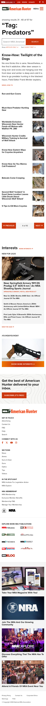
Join (18, 2)
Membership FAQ (8, 501)
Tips (3, 470)
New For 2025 (9, 253)
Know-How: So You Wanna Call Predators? (14, 165)
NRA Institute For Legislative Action (15, 482)
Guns (4, 463)
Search (35, 41)
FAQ (3, 427)
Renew (24, 2)
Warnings (5, 699)
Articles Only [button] (11, 47)
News (4, 85)
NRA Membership (8, 494)
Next (40, 225)
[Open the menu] (41, 8)
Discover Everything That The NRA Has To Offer (23, 655)
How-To (10, 85)
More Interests (25, 249)
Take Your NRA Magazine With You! (19, 592)
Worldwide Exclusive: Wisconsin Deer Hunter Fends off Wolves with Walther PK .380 (12, 125)
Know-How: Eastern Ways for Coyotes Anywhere (14, 151)
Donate (32, 2)
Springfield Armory (11, 292)
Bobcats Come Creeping (13, 177)
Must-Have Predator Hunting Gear (15, 109)
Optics (4, 467)
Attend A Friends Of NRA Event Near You (22, 686)
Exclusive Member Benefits (12, 498)
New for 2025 (7, 327)
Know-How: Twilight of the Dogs (22, 56)
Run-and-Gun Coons (11, 93)
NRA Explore (7, 485)
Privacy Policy (6, 695)
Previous (9, 225)
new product (31, 292)
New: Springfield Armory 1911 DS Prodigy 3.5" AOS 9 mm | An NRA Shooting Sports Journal (22, 285)
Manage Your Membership (12, 504)
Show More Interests (27, 364)
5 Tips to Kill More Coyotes (14, 206)
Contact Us (6, 424)
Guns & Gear (7, 460)
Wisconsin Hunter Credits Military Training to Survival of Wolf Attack (14, 138)
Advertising (6, 421)
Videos (4, 473)
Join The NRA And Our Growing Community (17, 623)
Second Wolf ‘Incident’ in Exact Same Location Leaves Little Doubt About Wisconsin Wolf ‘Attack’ (15, 195)
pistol (22, 292)
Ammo (4, 456)
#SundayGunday (10, 335)
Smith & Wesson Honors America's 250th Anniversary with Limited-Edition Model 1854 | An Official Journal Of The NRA (22, 306)
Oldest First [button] (29, 47)
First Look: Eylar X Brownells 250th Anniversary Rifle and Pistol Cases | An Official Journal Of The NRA (22, 317)
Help (3, 431)
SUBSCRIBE (14, 395)
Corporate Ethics (32, 695)
